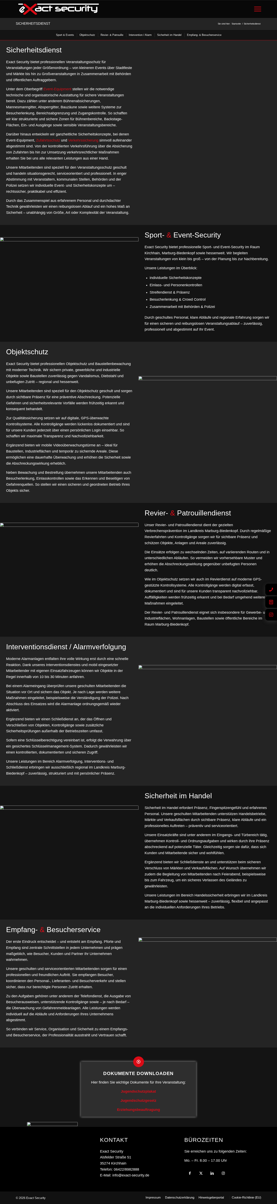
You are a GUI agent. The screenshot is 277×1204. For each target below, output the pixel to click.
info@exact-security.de (130, 1175)
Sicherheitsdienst (33, 23)
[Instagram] (271, 615)
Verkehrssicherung (83, 140)
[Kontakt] (271, 589)
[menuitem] (256, 9)
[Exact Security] (58, 9)
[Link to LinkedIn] (212, 1174)
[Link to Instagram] (223, 1174)
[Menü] (256, 9)
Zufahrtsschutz (48, 140)
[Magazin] (271, 602)
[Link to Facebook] (189, 1174)
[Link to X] (201, 1174)
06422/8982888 (126, 1169)
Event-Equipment (57, 89)
